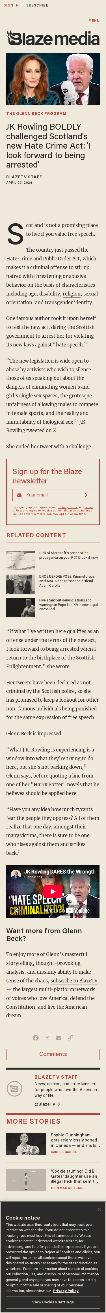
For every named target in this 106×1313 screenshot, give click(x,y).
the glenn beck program (36, 114)
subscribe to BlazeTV (74, 981)
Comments (53, 1054)
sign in (11, 5)
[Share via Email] (59, 1038)
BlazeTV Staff (24, 177)
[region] (53, 1257)
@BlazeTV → (47, 1104)
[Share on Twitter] (47, 1038)
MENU (93, 21)
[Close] (99, 1209)
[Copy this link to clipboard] (70, 1038)
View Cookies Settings (53, 1302)
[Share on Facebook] (36, 1038)
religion (72, 294)
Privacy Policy (67, 507)
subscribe (37, 5)
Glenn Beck (19, 734)
